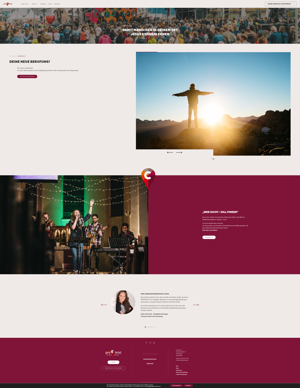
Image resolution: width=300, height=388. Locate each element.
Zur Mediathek (24, 74)
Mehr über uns (209, 237)
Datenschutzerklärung (182, 372)
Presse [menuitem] (34, 4)
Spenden (113, 362)
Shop (177, 368)
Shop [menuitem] (50, 4)
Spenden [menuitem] (57, 4)
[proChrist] (8, 4)
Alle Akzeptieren (176, 385)
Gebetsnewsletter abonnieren (113, 368)
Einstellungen (150, 386)
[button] (211, 158)
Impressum (179, 370)
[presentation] (155, 152)
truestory (150, 363)
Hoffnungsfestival (150, 359)
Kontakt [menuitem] (43, 4)
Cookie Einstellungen (181, 374)
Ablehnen (188, 385)
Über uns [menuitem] (24, 4)
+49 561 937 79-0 (184, 358)
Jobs (177, 366)
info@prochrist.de (183, 360)
